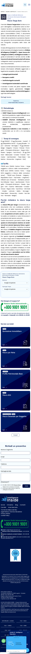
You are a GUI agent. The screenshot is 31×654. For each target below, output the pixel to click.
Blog (16, 505)
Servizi (2, 11)
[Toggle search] (25, 4)
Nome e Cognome (7, 450)
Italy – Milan (23, 621)
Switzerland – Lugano (8, 621)
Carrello (3, 507)
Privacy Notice (5, 514)
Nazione (4, 280)
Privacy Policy (17, 485)
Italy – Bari (8, 630)
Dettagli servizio (6, 471)
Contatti (22, 505)
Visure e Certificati (11, 11)
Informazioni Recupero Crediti (10, 275)
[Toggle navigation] (29, 4)
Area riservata (12, 507)
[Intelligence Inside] (7, 5)
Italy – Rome (23, 625)
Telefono (4, 464)
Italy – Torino (7, 625)
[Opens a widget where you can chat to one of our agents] (16, 644)
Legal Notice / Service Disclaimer (11, 512)
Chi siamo (10, 505)
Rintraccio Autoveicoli (18, 274)
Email (2, 457)
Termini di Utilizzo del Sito (9, 510)
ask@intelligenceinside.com (13, 530)
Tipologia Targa (6, 286)
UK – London (8, 635)
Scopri (15, 435)
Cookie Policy (5, 515)
